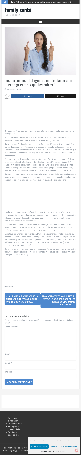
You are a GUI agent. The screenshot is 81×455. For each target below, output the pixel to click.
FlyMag (12, 450)
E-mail (8, 363)
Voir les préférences (69, 446)
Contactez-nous (15, 423)
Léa (20, 89)
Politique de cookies (46, 451)
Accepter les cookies (39, 446)
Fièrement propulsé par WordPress (18, 448)
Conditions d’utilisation (59, 451)
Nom (7, 354)
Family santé (18, 9)
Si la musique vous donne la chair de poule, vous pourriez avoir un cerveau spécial (22, 299)
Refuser (54, 446)
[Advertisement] (40, 115)
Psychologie (9, 286)
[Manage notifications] (76, 450)
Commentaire (11, 327)
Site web (8, 372)
